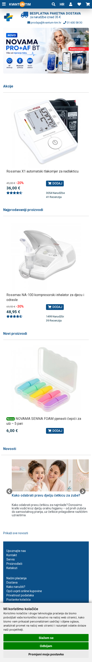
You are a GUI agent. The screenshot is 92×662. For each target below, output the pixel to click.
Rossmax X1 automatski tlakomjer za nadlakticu (42, 171)
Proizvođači (14, 563)
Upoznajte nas (16, 551)
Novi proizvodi (15, 334)
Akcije (8, 86)
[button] (70, 4)
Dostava (12, 582)
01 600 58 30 (74, 22)
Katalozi (11, 568)
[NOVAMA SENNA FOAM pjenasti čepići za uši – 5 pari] (46, 380)
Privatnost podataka (20, 595)
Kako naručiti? (15, 586)
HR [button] (62, 4)
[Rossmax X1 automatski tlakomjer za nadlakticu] (46, 132)
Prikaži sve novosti (15, 533)
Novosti (9, 449)
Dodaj (57, 183)
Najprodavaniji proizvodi (23, 210)
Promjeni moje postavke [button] (46, 654)
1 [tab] (46, 70)
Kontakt (11, 555)
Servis (10, 559)
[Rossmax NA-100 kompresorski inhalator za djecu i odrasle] (46, 256)
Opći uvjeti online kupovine (24, 591)
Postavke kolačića (18, 599)
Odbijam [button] (46, 646)
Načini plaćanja (16, 578)
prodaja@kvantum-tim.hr (45, 22)
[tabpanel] (46, 51)
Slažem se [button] (46, 638)
